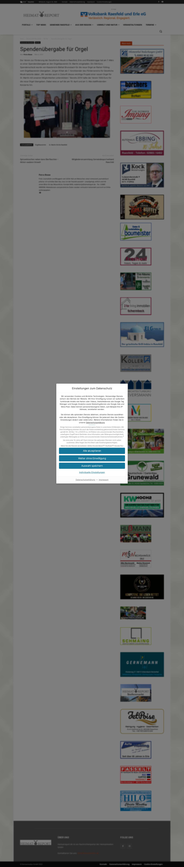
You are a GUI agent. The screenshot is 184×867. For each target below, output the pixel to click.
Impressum (103, 480)
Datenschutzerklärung (95, 422)
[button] (92, 466)
